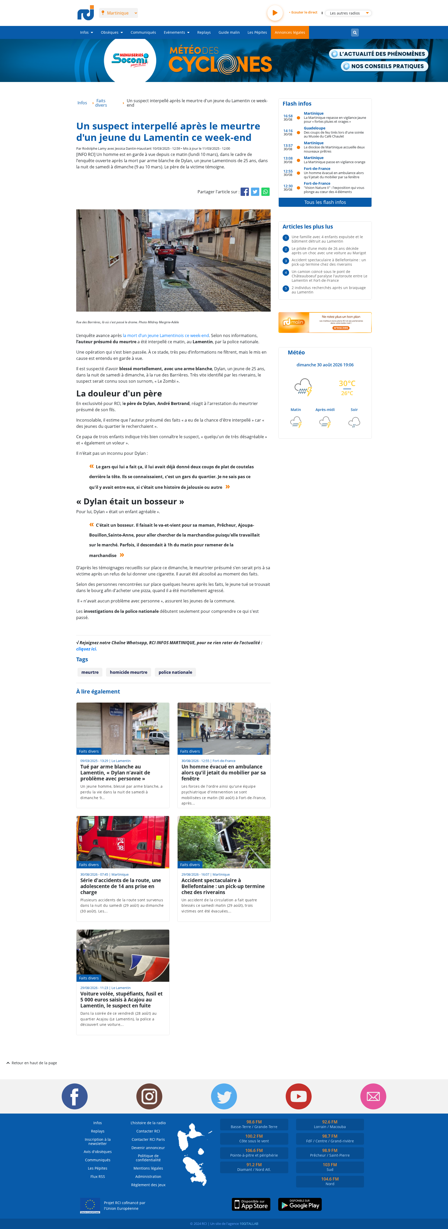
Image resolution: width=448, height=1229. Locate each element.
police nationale (175, 672)
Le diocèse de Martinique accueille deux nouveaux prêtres (334, 149)
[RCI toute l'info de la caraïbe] (85, 13)
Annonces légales (290, 32)
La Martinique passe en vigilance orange (334, 162)
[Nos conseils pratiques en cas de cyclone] (385, 66)
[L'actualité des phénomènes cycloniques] (379, 54)
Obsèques (109, 32)
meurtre (90, 672)
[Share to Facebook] (245, 192)
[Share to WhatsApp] (265, 192)
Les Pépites (257, 32)
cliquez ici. (86, 649)
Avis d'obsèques (98, 1151)
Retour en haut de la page (34, 1062)
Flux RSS (97, 1176)
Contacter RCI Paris (148, 1139)
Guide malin (229, 32)
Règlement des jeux (148, 1184)
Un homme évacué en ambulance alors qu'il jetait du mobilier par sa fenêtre (334, 174)
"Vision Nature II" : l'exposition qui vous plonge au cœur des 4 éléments (334, 189)
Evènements (174, 32)
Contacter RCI (148, 1131)
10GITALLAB (249, 1223)
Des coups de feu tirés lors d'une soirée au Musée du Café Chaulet (334, 134)
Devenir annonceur (148, 1147)
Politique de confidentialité (148, 1157)
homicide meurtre (128, 672)
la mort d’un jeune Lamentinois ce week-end (166, 335)
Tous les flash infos (325, 202)
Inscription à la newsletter (98, 1141)
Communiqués (143, 32)
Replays (204, 32)
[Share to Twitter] (255, 192)
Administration (148, 1176)
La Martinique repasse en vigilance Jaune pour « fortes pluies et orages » (335, 119)
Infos (84, 32)
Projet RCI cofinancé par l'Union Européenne (124, 1205)
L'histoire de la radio (148, 1122)
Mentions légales (148, 1168)
